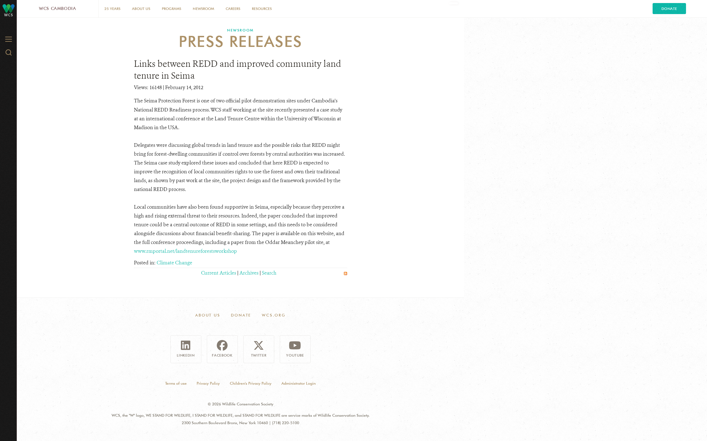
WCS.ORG (274, 315)
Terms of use (176, 383)
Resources (262, 8)
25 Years (112, 8)
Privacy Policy (208, 383)
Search (269, 273)
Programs (171, 8)
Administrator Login (298, 383)
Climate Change (174, 262)
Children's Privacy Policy (250, 383)
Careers (233, 8)
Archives (248, 273)
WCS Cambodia (57, 8)
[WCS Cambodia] (8, 8)
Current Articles (218, 273)
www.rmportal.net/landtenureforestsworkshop (185, 251)
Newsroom (203, 8)
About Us (141, 8)
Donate (669, 8)
